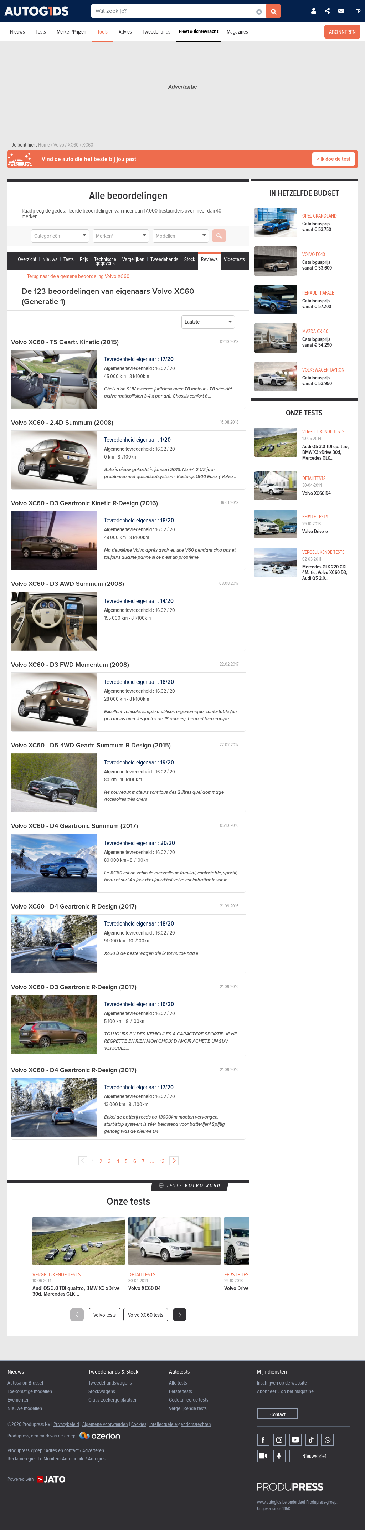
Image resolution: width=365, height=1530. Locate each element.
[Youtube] (295, 1440)
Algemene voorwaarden (105, 1424)
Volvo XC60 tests (145, 1315)
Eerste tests (180, 1391)
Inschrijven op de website (282, 1382)
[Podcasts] (279, 1456)
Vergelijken (133, 259)
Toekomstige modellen (29, 1391)
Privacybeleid (66, 1424)
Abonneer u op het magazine (285, 1391)
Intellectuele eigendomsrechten (180, 1424)
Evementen (18, 1399)
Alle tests (178, 1382)
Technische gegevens (105, 261)
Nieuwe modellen (24, 1408)
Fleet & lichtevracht (198, 31)
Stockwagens (101, 1391)
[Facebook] (263, 1440)
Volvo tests (104, 1315)
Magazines (237, 31)
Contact (278, 1414)
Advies (125, 31)
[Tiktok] (311, 1440)
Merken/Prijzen (71, 31)
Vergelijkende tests (188, 1408)
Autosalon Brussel (25, 1382)
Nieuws (17, 31)
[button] (179, 1314)
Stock (189, 259)
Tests (41, 31)
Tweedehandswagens (110, 1382)
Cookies (138, 1424)
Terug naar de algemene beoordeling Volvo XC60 (78, 276)
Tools (102, 31)
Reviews (209, 259)
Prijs (84, 259)
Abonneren (342, 32)
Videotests (234, 259)
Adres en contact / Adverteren (75, 1450)
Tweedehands (156, 31)
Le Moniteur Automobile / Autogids (72, 1458)
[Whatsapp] (327, 1440)
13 (162, 1161)
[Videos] (263, 1456)
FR (358, 11)
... (152, 1161)
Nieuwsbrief (314, 1456)
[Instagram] (279, 1440)
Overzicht (27, 259)
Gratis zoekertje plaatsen (113, 1399)
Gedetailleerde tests (189, 1399)
